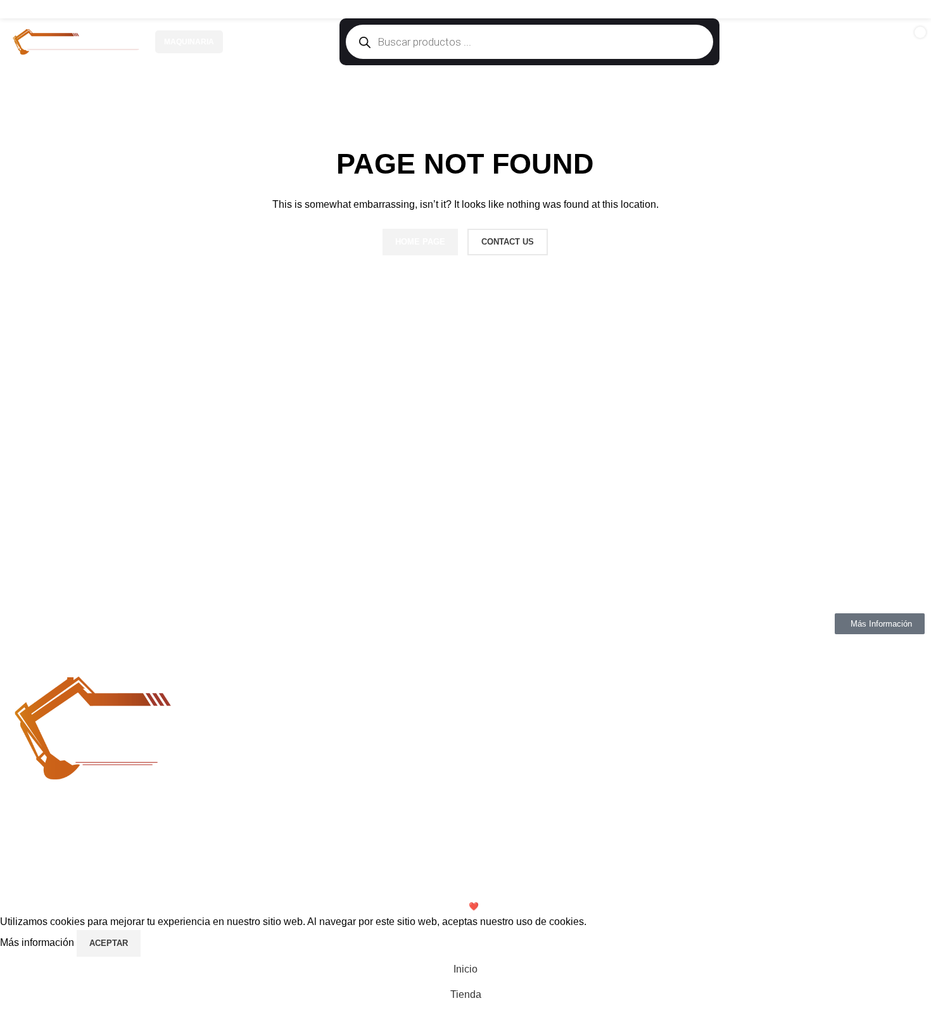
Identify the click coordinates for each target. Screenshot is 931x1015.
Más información (38, 942)
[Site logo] (76, 41)
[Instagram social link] (881, 9)
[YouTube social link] (897, 9)
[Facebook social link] (865, 9)
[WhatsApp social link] (914, 9)
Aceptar (108, 943)
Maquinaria (189, 41)
